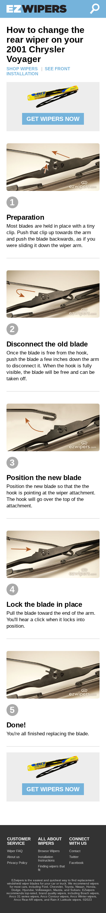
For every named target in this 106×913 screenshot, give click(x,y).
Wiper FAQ (15, 851)
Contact (74, 851)
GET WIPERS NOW (53, 119)
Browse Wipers (49, 851)
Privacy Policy (17, 862)
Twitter (74, 857)
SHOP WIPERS (22, 68)
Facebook (76, 862)
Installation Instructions (46, 858)
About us (13, 857)
